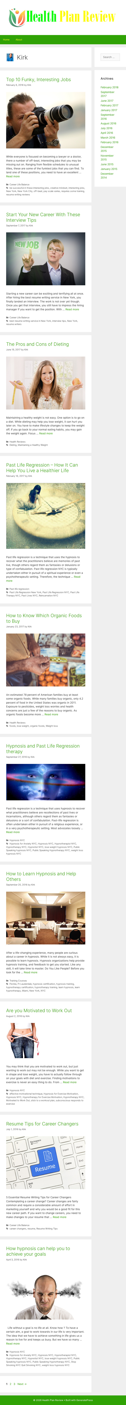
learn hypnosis (66, 987)
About (19, 39)
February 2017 (109, 105)
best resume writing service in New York (30, 321)
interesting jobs (76, 188)
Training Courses (18, 980)
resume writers (14, 324)
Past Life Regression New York (25, 592)
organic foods (37, 726)
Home (6, 39)
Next (22, 1384)
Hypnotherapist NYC (65, 843)
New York (11, 191)
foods (13, 726)
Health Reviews (18, 441)
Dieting (13, 445)
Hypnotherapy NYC (16, 847)
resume (31, 1228)
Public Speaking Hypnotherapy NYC (51, 850)
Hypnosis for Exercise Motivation (61, 1093)
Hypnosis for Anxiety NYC (23, 843)
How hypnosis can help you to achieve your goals (38, 1251)
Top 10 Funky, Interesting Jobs (38, 79)
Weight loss (52, 726)
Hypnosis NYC (17, 840)
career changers (18, 1228)
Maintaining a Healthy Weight (33, 445)
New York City (25, 191)
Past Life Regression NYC (56, 592)
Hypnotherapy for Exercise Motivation (42, 1097)
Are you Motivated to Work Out (39, 1010)
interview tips (59, 321)
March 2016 (108, 137)
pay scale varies (51, 191)
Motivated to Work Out (18, 1100)
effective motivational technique (26, 1093)
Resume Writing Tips (47, 1228)
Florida (13, 984)
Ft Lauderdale (25, 984)
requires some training (72, 191)
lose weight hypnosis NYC (58, 847)
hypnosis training (65, 984)
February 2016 (109, 142)
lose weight (23, 726)
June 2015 (107, 164)
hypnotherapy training (46, 987)
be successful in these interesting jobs (29, 188)
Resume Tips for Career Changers (42, 1123)
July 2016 (106, 128)
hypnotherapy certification (19, 987)
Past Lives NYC (30, 595)
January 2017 (109, 110)
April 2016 (107, 132)
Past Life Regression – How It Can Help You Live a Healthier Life (42, 467)
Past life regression (19, 589)
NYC (43, 990)
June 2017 (107, 100)
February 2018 (109, 87)
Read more (13, 176)
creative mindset (58, 188)
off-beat (38, 191)
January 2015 (109, 168)
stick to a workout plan (43, 1100)
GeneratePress (84, 1400)
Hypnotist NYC (35, 847)
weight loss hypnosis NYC (56, 1365)
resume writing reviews (18, 194)
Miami (25, 990)
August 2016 (108, 123)
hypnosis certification (44, 984)
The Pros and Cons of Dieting (37, 344)
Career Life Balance (19, 184)
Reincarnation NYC (48, 595)
